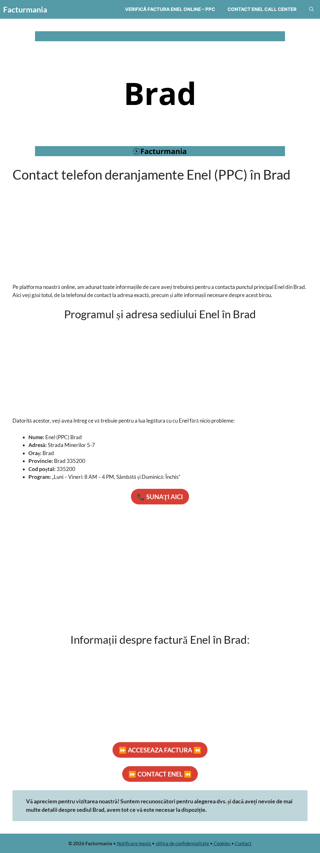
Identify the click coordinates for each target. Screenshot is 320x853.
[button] (311, 9)
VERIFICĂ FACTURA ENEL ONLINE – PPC (170, 9)
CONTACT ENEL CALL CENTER (262, 9)
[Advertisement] (160, 228)
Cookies (222, 843)
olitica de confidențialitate (183, 843)
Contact (243, 843)
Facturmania (25, 9)
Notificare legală (134, 843)
